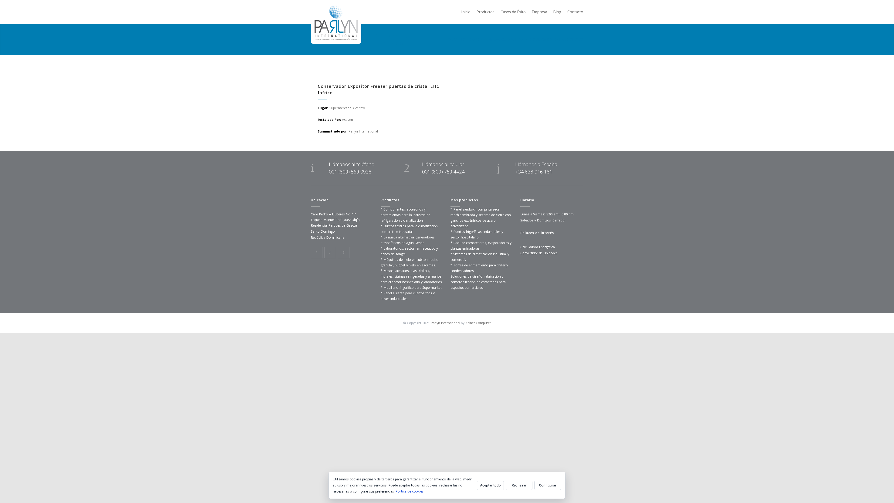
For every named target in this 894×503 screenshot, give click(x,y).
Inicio (466, 11)
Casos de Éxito (513, 11)
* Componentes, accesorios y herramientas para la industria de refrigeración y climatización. (405, 215)
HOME (474, 39)
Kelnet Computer (478, 323)
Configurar (547, 485)
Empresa (539, 11)
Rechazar (519, 485)
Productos (485, 11)
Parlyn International (445, 323)
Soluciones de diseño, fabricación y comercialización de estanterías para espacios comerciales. (478, 282)
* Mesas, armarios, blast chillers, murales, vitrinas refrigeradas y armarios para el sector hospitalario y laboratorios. (412, 276)
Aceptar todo (490, 485)
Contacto (575, 11)
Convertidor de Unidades (539, 253)
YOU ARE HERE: (457, 39)
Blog (557, 11)
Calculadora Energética (537, 247)
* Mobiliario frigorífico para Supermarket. (411, 287)
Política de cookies (410, 491)
